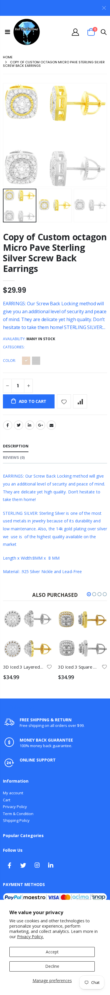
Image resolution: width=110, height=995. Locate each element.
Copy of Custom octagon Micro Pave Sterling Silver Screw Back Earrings (54, 253)
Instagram (37, 865)
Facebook (7, 425)
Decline (52, 966)
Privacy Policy (15, 806)
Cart (6, 800)
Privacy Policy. (30, 936)
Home (8, 57)
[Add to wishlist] (64, 401)
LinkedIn (29, 425)
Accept (52, 952)
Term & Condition (18, 813)
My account (13, 792)
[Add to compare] (80, 401)
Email (51, 425)
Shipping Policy (16, 820)
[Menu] (7, 32)
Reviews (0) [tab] (14, 457)
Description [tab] (15, 446)
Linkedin (51, 865)
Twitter (18, 425)
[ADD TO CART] (50, 620)
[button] (89, 594)
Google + (40, 425)
